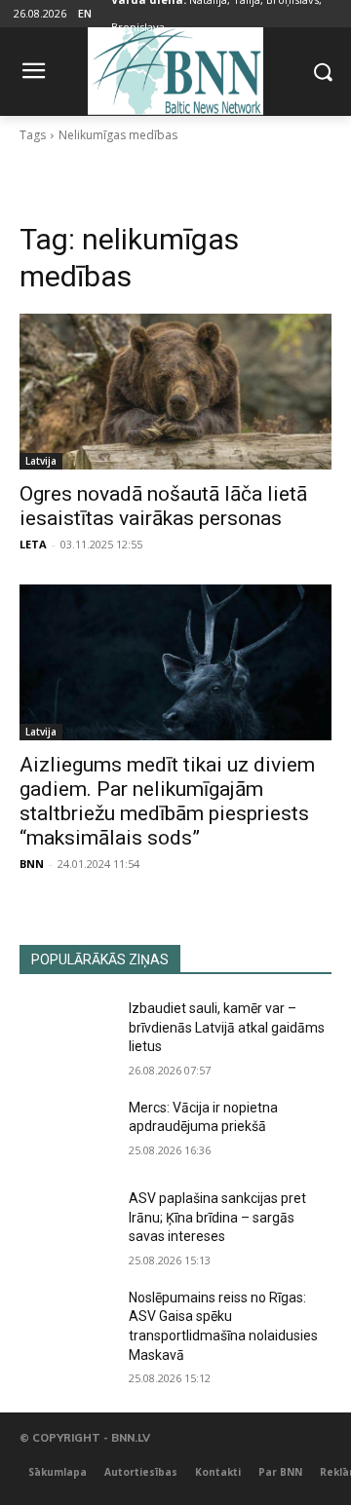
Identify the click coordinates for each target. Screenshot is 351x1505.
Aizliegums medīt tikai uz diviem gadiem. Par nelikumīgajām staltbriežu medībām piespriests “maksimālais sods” (167, 801)
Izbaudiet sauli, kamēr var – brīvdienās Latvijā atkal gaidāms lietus (227, 1027)
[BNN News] (175, 67)
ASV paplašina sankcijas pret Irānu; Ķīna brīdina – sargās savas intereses (217, 1217)
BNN (32, 863)
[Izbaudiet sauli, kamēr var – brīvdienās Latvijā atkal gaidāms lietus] (66, 1032)
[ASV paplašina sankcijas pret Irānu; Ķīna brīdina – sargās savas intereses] (66, 1222)
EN (85, 13)
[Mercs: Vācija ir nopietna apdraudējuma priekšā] (66, 1131)
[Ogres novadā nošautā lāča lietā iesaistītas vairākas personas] (176, 392)
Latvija (41, 461)
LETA (33, 544)
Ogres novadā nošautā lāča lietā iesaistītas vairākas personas (163, 506)
